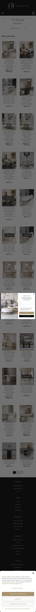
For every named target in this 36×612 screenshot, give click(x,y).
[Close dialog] (34, 294)
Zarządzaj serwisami (17, 588)
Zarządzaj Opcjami (18, 604)
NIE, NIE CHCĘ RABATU (26, 316)
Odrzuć (18, 599)
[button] (33, 573)
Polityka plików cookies (11, 608)
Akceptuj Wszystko (18, 594)
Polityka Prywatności (24, 608)
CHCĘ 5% (26, 312)
